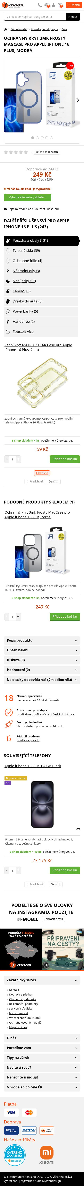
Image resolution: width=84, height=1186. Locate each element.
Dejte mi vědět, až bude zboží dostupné (34, 209)
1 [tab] (32, 137)
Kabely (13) (21, 291)
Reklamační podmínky (23, 1004)
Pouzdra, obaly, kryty (44, 29)
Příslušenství (19, 29)
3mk (64, 29)
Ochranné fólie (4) (27, 260)
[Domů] (5, 29)
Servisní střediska (20, 1008)
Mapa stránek (18, 1027)
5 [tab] (51, 137)
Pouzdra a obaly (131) (30, 240)
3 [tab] (42, 137)
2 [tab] (37, 137)
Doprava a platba (20, 994)
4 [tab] (46, 137)
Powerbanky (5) (25, 311)
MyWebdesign (51, 1181)
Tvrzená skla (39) (26, 250)
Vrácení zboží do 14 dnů (25, 1018)
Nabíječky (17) (24, 281)
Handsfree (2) (24, 321)
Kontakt (14, 990)
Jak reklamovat (18, 1013)
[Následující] (78, 100)
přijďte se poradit (28, 740)
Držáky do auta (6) (27, 301)
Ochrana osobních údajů (25, 1022)
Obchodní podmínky (22, 999)
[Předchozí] (6, 100)
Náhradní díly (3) (26, 270)
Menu (75, 5)
